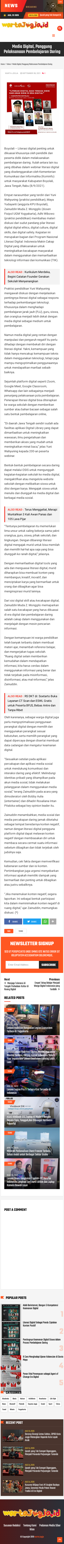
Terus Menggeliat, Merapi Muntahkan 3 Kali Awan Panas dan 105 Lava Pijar (32, 514)
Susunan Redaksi (12, 1526)
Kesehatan (42, 1398)
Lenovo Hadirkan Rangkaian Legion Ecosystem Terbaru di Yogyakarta (29, 1029)
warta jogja (39, 1537)
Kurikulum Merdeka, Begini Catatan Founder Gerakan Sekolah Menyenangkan (29, 276)
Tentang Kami (30, 1526)
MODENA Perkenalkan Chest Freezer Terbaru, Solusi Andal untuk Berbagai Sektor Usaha (29, 1153)
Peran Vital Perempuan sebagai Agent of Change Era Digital (40, 1375)
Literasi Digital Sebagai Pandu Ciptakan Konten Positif (40, 1324)
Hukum (22, 1398)
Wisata (12, 1409)
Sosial (43, 1404)
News (4, 1404)
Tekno (21, 931)
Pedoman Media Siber (50, 1526)
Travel (4, 1409)
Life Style (53, 1398)
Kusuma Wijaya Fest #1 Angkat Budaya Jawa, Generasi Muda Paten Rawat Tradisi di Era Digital (42, 1488)
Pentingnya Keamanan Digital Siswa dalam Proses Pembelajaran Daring (42, 1341)
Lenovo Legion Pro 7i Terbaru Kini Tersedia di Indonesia (29, 1091)
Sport (50, 1404)
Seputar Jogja (32, 1404)
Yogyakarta (22, 1409)
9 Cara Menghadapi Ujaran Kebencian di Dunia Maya (43, 1358)
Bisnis (14, 1398)
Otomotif (12, 1404)
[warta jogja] (32, 1518)
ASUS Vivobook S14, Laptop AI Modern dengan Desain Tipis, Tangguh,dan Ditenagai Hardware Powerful (29, 1120)
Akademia (5, 1398)
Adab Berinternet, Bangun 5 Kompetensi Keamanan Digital (40, 1307)
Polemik (21, 1404)
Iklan (32, 1530)
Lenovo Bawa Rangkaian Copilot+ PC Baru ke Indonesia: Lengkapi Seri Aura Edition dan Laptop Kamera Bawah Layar (30, 1182)
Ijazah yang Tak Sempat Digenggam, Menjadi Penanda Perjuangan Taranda (41, 1453)
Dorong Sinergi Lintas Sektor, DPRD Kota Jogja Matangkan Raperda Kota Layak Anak (43, 1437)
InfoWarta (32, 1398)
